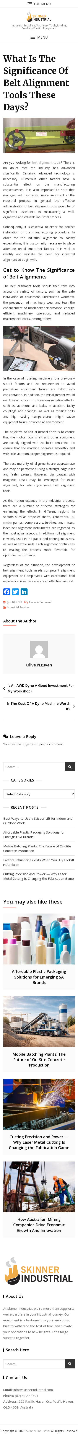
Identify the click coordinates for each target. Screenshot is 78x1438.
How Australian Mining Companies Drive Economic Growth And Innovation (39, 1225)
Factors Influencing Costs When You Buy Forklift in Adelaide (38, 862)
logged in (28, 744)
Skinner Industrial (38, 1431)
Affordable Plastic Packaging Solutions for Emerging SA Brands (34, 834)
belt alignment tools (46, 162)
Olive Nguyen (39, 665)
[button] (39, 37)
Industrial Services (18, 607)
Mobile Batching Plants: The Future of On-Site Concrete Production (37, 848)
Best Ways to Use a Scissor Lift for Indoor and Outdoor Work (38, 820)
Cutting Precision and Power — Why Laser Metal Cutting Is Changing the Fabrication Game (38, 876)
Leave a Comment (40, 602)
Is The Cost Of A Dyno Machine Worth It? (38, 706)
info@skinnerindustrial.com (33, 1390)
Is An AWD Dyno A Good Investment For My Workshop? (41, 688)
